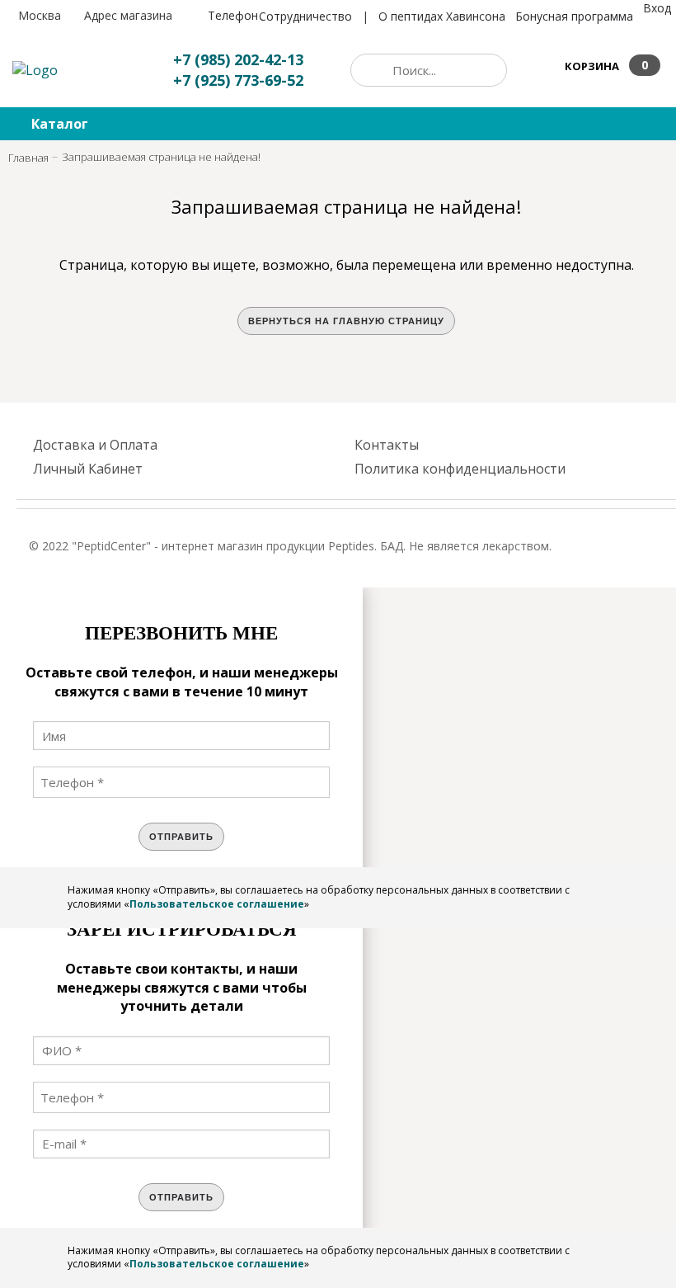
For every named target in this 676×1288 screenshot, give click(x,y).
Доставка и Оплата (95, 445)
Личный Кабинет (88, 469)
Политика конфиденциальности (460, 469)
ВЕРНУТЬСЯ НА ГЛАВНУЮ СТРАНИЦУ (346, 321)
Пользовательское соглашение (216, 904)
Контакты (386, 445)
